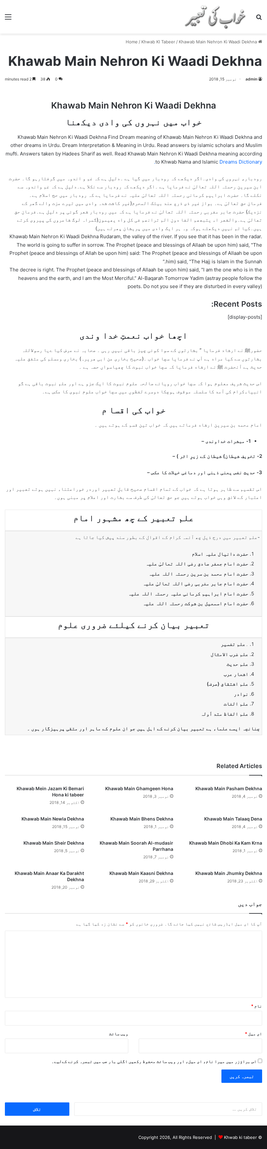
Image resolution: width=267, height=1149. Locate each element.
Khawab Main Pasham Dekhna (228, 788)
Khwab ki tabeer (240, 1137)
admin (251, 79)
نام (256, 1006)
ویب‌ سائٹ (118, 1033)
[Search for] (259, 19)
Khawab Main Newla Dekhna (52, 819)
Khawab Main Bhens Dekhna (141, 819)
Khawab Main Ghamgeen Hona (139, 788)
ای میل (253, 1033)
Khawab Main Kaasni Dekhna (141, 873)
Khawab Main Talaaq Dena (233, 819)
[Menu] (8, 19)
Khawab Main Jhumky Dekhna (228, 873)
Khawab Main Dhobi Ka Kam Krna (225, 843)
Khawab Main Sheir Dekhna (53, 843)
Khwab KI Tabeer (158, 41)
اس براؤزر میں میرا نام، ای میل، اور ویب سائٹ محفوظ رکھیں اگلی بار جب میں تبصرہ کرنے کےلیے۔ (154, 1061)
